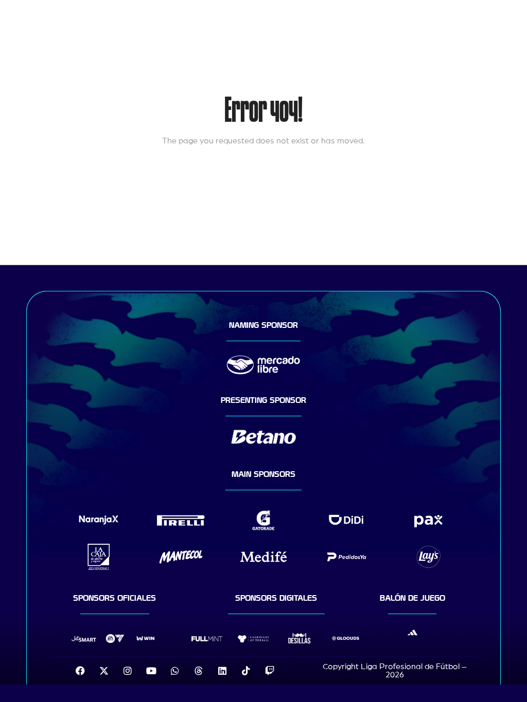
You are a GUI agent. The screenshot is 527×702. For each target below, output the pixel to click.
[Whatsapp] (175, 670)
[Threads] (198, 670)
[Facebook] (80, 670)
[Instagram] (127, 670)
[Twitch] (269, 670)
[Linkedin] (222, 670)
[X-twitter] (104, 670)
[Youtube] (151, 670)
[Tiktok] (246, 670)
